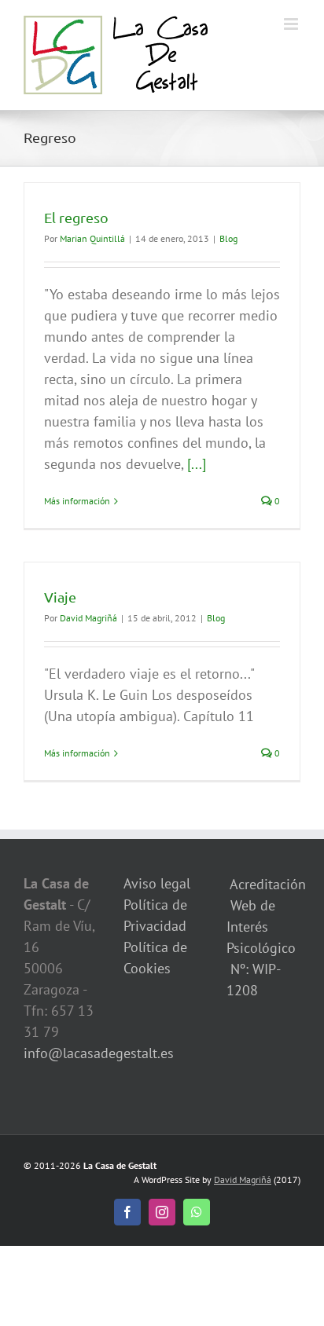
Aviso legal (156, 883)
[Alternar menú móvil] (292, 24)
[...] (196, 464)
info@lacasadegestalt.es (99, 1053)
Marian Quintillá (92, 238)
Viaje (60, 596)
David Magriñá (88, 618)
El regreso (76, 217)
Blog (228, 238)
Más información (77, 501)
